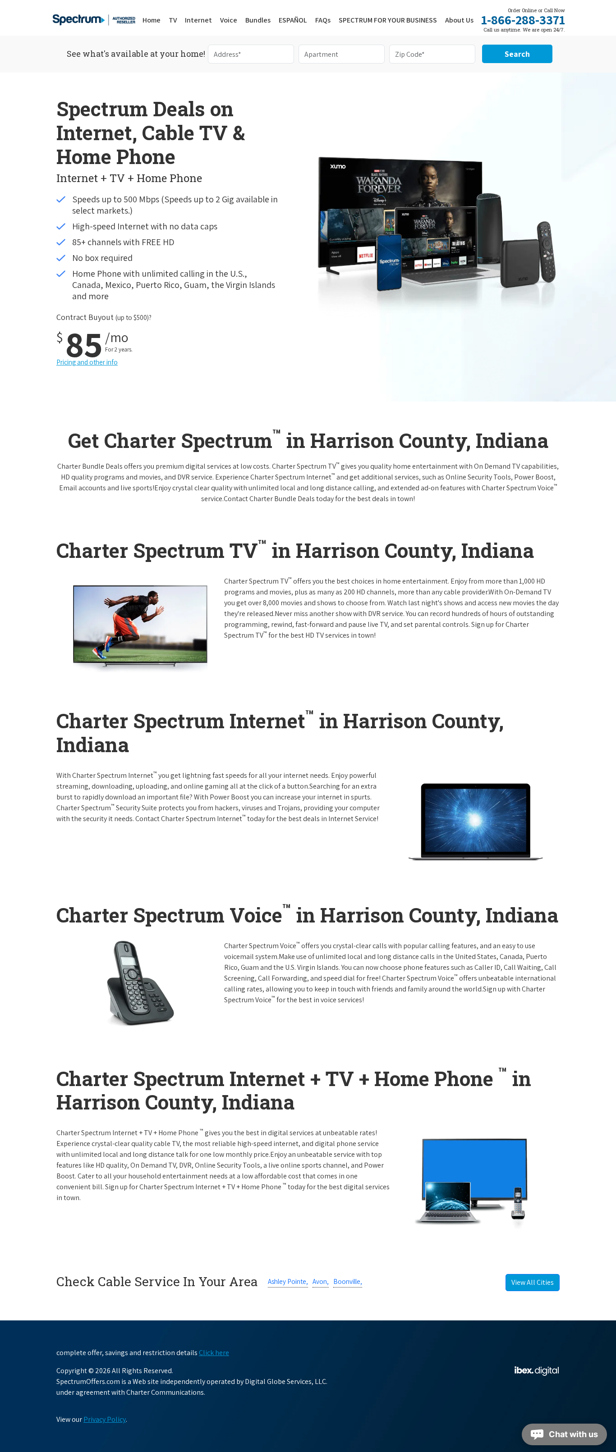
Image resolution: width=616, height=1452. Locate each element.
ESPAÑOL (293, 20)
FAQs (323, 20)
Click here (214, 1352)
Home (152, 20)
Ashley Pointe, (288, 1281)
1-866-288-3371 (523, 19)
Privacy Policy (104, 1419)
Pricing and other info (87, 362)
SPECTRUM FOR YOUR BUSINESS (388, 20)
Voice (228, 20)
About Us (459, 20)
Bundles (258, 20)
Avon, (321, 1281)
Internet (198, 20)
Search (517, 54)
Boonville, (347, 1281)
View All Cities (532, 1282)
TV (173, 20)
